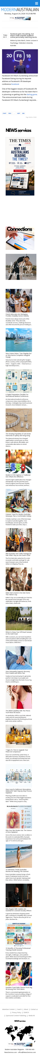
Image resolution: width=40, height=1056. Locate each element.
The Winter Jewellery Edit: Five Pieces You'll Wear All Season (18, 711)
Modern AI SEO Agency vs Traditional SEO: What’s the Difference (18, 476)
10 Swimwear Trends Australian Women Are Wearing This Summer (17, 870)
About (26, 1009)
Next (18, 113)
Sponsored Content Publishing (16, 1016)
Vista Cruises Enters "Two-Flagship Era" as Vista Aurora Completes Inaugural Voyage (19, 355)
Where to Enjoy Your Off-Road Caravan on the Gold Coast (19, 633)
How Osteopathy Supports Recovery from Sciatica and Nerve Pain (18, 672)
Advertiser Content (8, 1009)
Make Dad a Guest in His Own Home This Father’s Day (18, 594)
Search (19, 1009)
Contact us (34, 1009)
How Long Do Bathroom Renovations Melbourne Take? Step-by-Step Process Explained (19, 791)
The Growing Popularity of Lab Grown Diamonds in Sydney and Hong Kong (18, 434)
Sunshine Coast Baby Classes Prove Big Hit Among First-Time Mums (19, 988)
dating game (32, 94)
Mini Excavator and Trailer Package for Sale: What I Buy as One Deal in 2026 (18, 554)
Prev (9, 113)
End (23, 113)
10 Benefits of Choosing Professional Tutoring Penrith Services (18, 949)
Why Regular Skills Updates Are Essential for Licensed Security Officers (18, 910)
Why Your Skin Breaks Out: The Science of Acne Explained (19, 831)
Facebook (15, 84)
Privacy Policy (16, 1012)
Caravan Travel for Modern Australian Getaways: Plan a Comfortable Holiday (18, 515)
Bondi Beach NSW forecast (21, 222)
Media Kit (32, 1016)
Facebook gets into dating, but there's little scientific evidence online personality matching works (23, 35)
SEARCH (26, 1012)
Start (4, 113)
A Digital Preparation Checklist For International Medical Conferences (17, 395)
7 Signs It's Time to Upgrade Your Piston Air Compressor (17, 751)
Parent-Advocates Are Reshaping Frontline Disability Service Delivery (17, 315)
